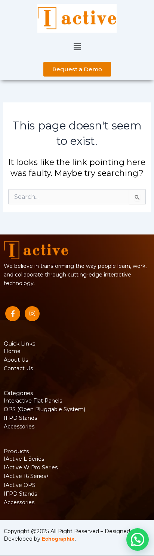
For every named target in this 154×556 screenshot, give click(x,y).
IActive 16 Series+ (26, 476)
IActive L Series (24, 458)
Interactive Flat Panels (33, 400)
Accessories (19, 426)
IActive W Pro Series (31, 467)
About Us (16, 359)
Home (12, 351)
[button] (77, 47)
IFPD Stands (20, 418)
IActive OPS (20, 485)
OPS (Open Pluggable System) (44, 409)
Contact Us (18, 368)
